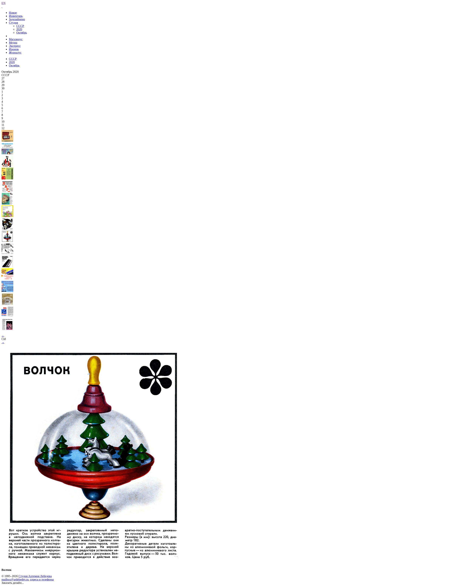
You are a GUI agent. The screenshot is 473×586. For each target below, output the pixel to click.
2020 (19, 29)
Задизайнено (17, 19)
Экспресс (15, 45)
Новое (13, 12)
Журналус (15, 52)
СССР (20, 26)
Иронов (14, 49)
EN (3, 3)
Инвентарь (16, 16)
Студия (13, 22)
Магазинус (16, 39)
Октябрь (21, 32)
